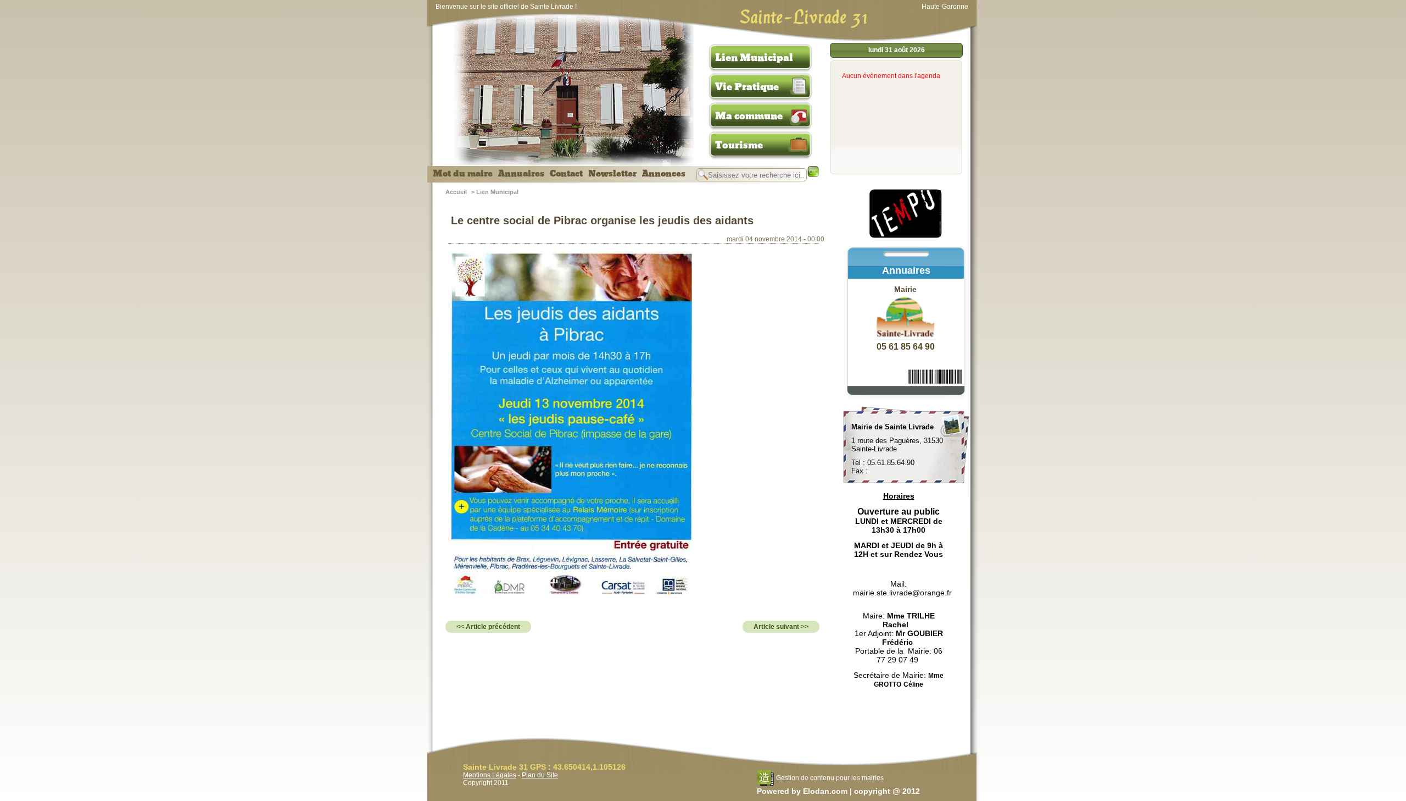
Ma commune (749, 116)
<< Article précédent (488, 627)
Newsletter (612, 173)
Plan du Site (540, 775)
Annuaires (521, 173)
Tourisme (739, 145)
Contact (566, 173)
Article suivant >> (781, 627)
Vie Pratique (747, 87)
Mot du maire (463, 173)
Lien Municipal (754, 57)
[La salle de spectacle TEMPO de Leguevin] (906, 236)
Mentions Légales (489, 775)
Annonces (663, 173)
